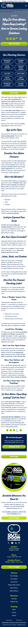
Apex (21, 562)
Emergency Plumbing (7, 61)
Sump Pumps (21, 74)
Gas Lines (7, 74)
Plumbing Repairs (21, 61)
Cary (17, 562)
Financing (14, 598)
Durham (13, 562)
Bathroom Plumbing (7, 84)
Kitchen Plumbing (21, 84)
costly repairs (4, 103)
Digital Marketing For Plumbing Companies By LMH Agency (14, 622)
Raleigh (7, 562)
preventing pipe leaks (13, 213)
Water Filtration (7, 78)
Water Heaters (7, 67)
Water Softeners (20, 78)
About (14, 609)
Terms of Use (19, 620)
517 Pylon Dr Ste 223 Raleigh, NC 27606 (14, 549)
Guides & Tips (14, 601)
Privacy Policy (9, 620)
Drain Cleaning (14, 576)
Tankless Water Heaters (21, 67)
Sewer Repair (14, 579)
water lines (19, 390)
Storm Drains (14, 582)
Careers (14, 612)
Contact (14, 615)
